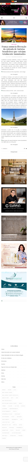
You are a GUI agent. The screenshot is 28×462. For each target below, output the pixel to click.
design (23, 405)
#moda (4, 389)
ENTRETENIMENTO (19, 3)
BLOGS (25, 3)
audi (17, 397)
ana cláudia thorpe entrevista (10, 395)
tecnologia (13, 435)
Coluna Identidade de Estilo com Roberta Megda (12, 355)
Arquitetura (5, 397)
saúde (23, 430)
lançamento (15, 419)
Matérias (3, 370)
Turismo (20, 435)
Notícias (14, 44)
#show (9, 389)
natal (20, 424)
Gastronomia (5, 416)
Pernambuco (19, 427)
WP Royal (17, 449)
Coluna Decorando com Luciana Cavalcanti (10, 352)
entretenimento (6, 411)
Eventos (3, 364)
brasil (20, 403)
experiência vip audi (7, 414)
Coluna (2, 349)
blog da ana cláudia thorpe (9, 403)
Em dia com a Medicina (6, 358)
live (21, 419)
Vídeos (2, 382)
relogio (18, 430)
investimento (5, 419)
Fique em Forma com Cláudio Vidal (8, 367)
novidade (11, 427)
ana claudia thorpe (7, 392)
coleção (10, 405)
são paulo (4, 435)
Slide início (3, 379)
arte (12, 397)
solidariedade (5, 432)
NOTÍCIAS (8, 3)
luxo (13, 422)
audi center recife (7, 400)
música (15, 424)
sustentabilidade (16, 432)
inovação (19, 416)
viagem (4, 438)
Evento (15, 411)
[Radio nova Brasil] (14, 24)
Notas (2, 373)
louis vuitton (6, 422)
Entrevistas (3, 361)
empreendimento (14, 408)
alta (15, 389)
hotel (13, 416)
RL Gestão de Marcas (17, 447)
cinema (4, 405)
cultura (17, 405)
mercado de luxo (6, 424)
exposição (17, 414)
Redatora (5, 148)
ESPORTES (13, 3)
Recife (12, 430)
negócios (4, 427)
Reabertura (5, 430)
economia (4, 408)
